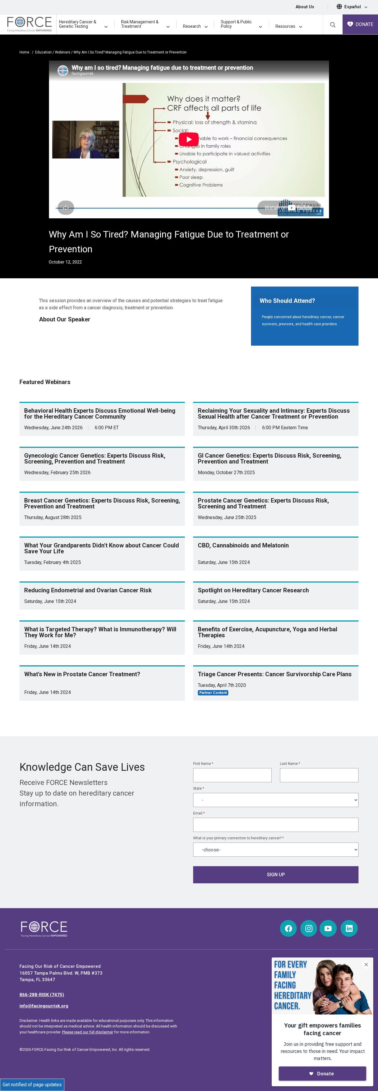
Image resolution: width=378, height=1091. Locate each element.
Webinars (63, 52)
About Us (305, 6)
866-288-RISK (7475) (41, 994)
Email (199, 813)
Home (24, 52)
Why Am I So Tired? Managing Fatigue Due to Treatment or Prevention (130, 52)
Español (353, 6)
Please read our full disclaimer (87, 1032)
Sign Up (276, 874)
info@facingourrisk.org (43, 1006)
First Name (203, 764)
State (198, 788)
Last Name (290, 764)
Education (44, 52)
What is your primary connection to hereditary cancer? (238, 838)
